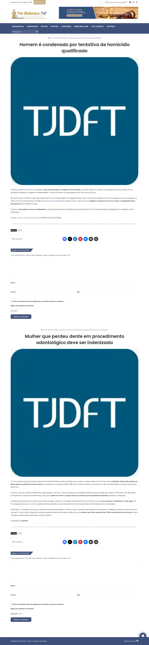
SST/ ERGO (111, 26)
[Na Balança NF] (29, 14)
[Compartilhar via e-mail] (91, 239)
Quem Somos (32, 26)
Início (51, 38)
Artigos (44, 26)
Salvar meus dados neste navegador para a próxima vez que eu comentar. (38, 301)
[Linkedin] (75, 239)
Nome (13, 283)
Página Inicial (18, 26)
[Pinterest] (80, 239)
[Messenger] (85, 239)
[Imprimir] (96, 239)
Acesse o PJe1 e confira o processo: (25, 218)
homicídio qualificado (53, 201)
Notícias (54, 26)
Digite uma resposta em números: (22, 305)
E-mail (13, 292)
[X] (70, 239)
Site (78, 292)
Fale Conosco (98, 26)
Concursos (66, 26)
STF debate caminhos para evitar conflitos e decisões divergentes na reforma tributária (76, 2)
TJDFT (20, 230)
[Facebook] (65, 239)
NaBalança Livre (81, 26)
